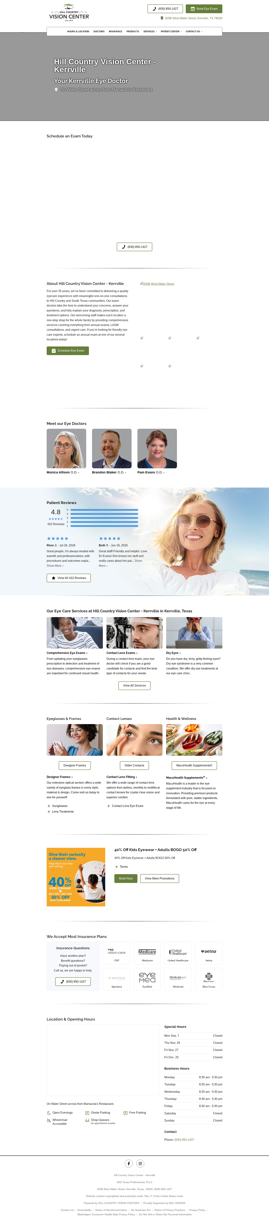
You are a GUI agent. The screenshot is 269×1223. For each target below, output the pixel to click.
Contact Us (193, 31)
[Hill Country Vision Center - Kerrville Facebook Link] (129, 1163)
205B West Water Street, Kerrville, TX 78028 (193, 18)
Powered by (111, 1203)
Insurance (115, 31)
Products (133, 31)
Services (149, 31)
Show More (54, 565)
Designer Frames (58, 777)
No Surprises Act (140, 1210)
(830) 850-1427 (184, 1139)
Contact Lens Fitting (121, 777)
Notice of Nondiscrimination (111, 1210)
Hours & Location (78, 31)
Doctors (99, 31)
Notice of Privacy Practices (169, 1210)
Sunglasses (60, 805)
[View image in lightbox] (157, 283)
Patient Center (170, 31)
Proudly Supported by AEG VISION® (164, 1203)
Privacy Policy (197, 1210)
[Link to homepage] (77, 12)
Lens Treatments (63, 811)
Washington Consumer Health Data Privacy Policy (106, 1214)
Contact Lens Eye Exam (127, 805)
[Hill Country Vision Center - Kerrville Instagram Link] (140, 1163)
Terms (124, 866)
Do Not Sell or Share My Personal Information (165, 1214)
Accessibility (84, 1210)
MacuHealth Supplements (185, 777)
